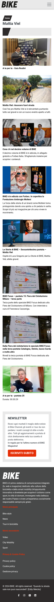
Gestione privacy (10, 571)
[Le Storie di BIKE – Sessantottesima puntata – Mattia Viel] (27, 233)
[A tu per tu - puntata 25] (27, 379)
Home (7, 18)
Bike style (7, 513)
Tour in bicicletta (10, 524)
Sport (5, 548)
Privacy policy (9, 561)
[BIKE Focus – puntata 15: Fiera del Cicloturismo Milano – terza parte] (27, 279)
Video (5, 537)
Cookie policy (9, 566)
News (5, 519)
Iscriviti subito (22, 453)
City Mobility (8, 542)
